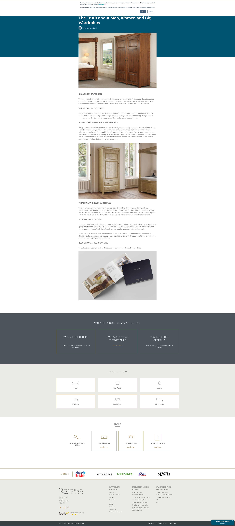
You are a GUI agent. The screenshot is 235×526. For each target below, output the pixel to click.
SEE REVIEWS (117, 345)
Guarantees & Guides (164, 487)
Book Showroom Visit (115, 512)
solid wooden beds (94, 234)
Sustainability (136, 489)
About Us (111, 506)
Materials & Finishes (138, 495)
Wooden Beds (113, 489)
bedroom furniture (112, 234)
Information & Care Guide (163, 497)
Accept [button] (143, 11)
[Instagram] (64, 507)
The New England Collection (141, 497)
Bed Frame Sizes (137, 492)
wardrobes (104, 236)
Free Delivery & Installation (140, 505)
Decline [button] (151, 11)
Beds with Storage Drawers (140, 507)
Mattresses (112, 492)
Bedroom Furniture (114, 495)
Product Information (140, 487)
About (111, 504)
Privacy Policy (102, 4)
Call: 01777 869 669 (66, 523)
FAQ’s (157, 500)
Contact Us (112, 509)
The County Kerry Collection (140, 500)
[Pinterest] (68, 507)
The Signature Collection (139, 502)
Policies (151, 523)
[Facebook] (60, 507)
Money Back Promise (162, 489)
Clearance (112, 500)
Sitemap (173, 523)
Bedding (111, 497)
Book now (222, 523)
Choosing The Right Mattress (164, 495)
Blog (157, 502)
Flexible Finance (137, 510)
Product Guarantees (162, 492)
